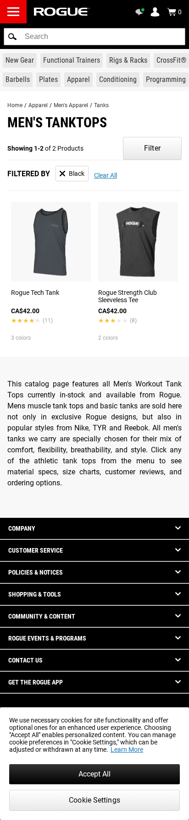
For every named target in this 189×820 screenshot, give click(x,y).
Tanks (101, 105)
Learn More (127, 749)
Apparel (38, 105)
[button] (12, 36)
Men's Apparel (71, 105)
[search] (94, 36)
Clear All (105, 175)
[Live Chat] (141, 12)
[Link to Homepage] (62, 11)
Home (14, 105)
